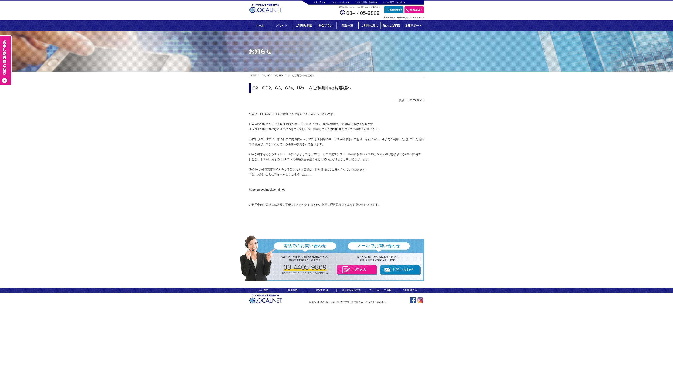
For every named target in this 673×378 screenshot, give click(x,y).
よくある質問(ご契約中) (392, 2)
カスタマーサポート (339, 2)
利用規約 (293, 290)
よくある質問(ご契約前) (365, 2)
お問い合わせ (402, 269)
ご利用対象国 (303, 25)
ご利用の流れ (369, 25)
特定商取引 (322, 290)
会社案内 (263, 290)
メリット (281, 25)
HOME (253, 75)
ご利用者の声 (409, 290)
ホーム (260, 25)
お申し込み (318, 2)
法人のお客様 (391, 25)
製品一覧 (347, 25)
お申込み (360, 269)
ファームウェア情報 (380, 290)
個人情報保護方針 (351, 290)
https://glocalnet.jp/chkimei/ (267, 189)
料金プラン (326, 25)
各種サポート (413, 25)
